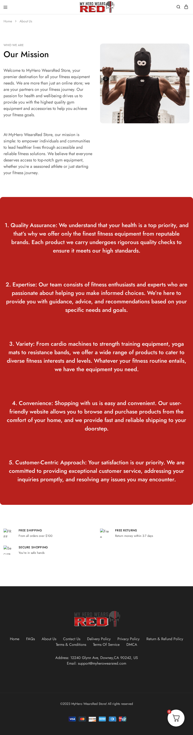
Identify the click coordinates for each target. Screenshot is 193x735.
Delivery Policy (99, 639)
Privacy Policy (128, 639)
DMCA (131, 644)
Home (14, 639)
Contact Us (71, 639)
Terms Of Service (106, 644)
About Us (49, 639)
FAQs (30, 639)
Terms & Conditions (71, 644)
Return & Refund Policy (164, 639)
